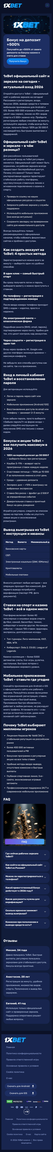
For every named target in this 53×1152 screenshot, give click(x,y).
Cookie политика (15, 1072)
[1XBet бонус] (26, 25)
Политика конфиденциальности (23, 1053)
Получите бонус (18, 61)
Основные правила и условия (22, 1065)
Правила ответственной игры (22, 1059)
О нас (9, 1078)
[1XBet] (12, 6)
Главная (10, 1047)
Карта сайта (40, 1134)
